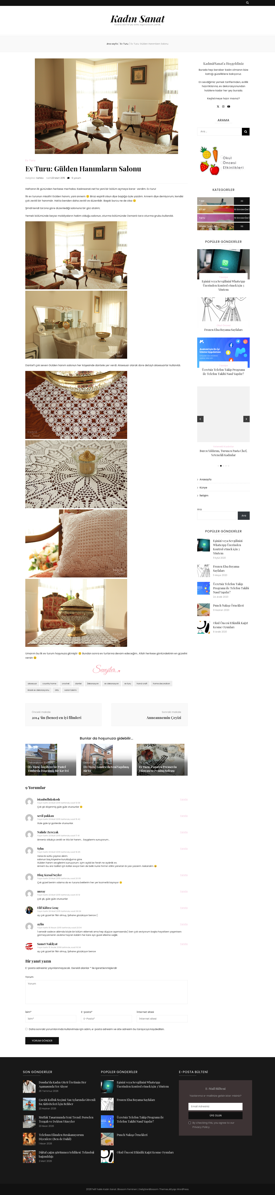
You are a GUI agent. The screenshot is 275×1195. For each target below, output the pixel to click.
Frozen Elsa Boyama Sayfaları (223, 330)
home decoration (161, 683)
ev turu (127, 683)
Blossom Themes (158, 1189)
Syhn (40, 848)
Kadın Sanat (138, 18)
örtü (57, 690)
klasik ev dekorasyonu (38, 690)
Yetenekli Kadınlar (223, 446)
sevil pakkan (45, 816)
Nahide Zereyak (47, 832)
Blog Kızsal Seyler (49, 875)
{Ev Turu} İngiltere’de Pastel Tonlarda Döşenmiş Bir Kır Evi (48, 769)
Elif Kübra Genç (47, 908)
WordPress (183, 1189)
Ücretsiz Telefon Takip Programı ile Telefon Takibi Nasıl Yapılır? (231, 588)
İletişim (204, 495)
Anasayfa (205, 479)
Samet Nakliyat (47, 944)
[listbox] (223, 427)
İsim (28, 1012)
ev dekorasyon (111, 683)
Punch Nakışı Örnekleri (228, 605)
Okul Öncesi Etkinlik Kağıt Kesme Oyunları (145, 1152)
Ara (199, 509)
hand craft (142, 683)
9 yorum (76, 178)
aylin (40, 924)
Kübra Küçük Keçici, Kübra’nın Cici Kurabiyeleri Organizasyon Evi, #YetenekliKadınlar (223, 455)
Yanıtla (184, 799)
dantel (78, 683)
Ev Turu (30, 160)
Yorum (29, 977)
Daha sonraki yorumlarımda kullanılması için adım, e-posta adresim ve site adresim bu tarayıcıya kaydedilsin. (96, 1029)
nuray (41, 891)
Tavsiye (223, 277)
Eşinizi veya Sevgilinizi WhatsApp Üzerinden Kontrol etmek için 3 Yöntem (223, 285)
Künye (203, 487)
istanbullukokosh (48, 799)
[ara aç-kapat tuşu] (247, 3)
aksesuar (32, 683)
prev (200, 419)
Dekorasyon (93, 683)
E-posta (86, 1012)
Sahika (39, 178)
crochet (65, 683)
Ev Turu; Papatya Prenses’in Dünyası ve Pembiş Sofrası (158, 769)
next (246, 419)
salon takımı (70, 690)
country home (49, 683)
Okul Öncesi (223, 325)
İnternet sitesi (145, 1012)
